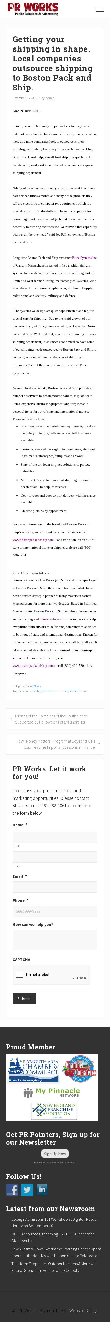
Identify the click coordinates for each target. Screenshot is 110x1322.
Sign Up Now (55, 1153)
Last (16, 865)
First (16, 846)
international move (55, 691)
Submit (24, 998)
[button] (100, 9)
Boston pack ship (30, 691)
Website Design (83, 1311)
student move (78, 691)
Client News (33, 686)
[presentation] (51, 975)
